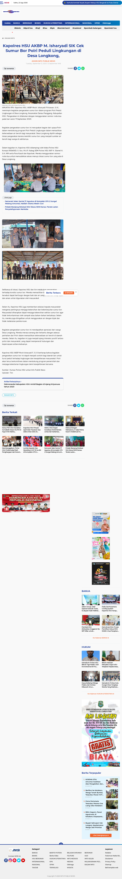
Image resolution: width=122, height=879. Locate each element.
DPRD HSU (29, 28)
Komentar (10, 68)
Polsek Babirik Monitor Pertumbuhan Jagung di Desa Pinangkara (90, 4)
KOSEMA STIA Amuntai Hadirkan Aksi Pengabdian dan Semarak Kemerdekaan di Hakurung (94, 781)
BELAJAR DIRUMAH (74, 853)
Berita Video (54, 856)
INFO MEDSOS (72, 859)
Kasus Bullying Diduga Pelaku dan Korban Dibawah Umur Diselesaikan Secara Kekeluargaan (90, 685)
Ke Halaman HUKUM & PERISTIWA (100, 694)
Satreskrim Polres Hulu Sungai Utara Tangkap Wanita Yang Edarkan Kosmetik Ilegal (110, 685)
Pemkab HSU (111, 28)
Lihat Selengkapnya (100, 835)
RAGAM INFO (9, 395)
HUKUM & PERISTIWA (52, 23)
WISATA (70, 867)
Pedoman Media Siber (113, 856)
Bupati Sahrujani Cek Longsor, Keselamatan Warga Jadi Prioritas (94, 825)
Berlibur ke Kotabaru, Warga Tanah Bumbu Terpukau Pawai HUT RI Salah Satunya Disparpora (94, 792)
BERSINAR (27, 23)
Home (6, 3)
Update (69, 293)
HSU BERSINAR (37, 859)
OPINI (97, 23)
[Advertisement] (43, 477)
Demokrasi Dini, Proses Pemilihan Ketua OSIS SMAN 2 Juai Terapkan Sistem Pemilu (110, 629)
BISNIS (38, 23)
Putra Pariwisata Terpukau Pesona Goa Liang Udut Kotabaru (94, 803)
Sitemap (108, 864)
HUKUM (86, 647)
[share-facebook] (75, 68)
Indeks (7, 23)
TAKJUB (35, 867)
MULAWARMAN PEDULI (93, 862)
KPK (53, 28)
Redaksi (108, 853)
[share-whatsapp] (83, 68)
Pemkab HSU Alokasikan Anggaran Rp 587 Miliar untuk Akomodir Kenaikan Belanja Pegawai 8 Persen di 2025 (91, 629)
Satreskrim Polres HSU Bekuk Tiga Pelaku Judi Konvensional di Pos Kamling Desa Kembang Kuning (90, 665)
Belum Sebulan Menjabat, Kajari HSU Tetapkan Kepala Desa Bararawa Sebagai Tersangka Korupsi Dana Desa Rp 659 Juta (110, 665)
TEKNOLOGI (54, 867)
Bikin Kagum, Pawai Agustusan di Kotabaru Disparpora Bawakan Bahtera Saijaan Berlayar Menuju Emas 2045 (94, 814)
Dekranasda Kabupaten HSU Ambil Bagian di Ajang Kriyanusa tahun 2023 (32, 385)
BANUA (16, 23)
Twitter (20, 863)
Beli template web (111, 867)
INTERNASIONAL (72, 23)
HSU (45, 28)
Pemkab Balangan (93, 28)
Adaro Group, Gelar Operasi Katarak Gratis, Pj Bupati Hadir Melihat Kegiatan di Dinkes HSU (90, 609)
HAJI (38, 28)
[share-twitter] (79, 68)
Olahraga (107, 23)
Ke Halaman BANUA (100, 638)
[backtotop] (61, 845)
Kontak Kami (64, 28)
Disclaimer (109, 859)
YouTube (24, 863)
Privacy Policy (110, 862)
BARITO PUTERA (56, 853)
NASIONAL (87, 23)
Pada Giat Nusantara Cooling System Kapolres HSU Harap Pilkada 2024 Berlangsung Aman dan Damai (110, 609)
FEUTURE (70, 856)
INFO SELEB (89, 859)
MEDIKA (70, 862)
